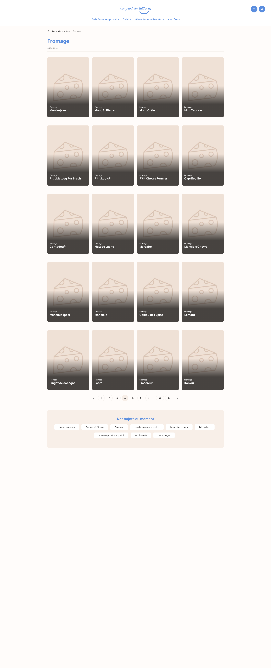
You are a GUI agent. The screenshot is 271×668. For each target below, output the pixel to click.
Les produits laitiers (61, 31)
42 (160, 398)
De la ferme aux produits (105, 19)
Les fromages (164, 435)
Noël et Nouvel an (67, 427)
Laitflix (174, 19)
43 (169, 398)
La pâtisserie (141, 435)
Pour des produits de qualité (111, 435)
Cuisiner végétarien (94, 427)
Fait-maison (204, 427)
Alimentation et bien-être (149, 19)
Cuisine (127, 19)
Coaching (119, 427)
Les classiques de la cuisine (147, 427)
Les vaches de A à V (179, 427)
